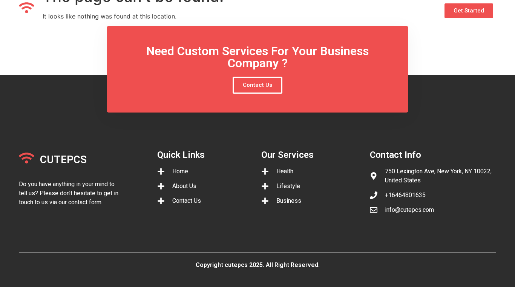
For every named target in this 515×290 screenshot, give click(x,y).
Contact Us (333, 8)
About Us (175, 8)
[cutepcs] (26, 7)
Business (216, 8)
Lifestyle (256, 8)
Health (293, 8)
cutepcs (63, 9)
